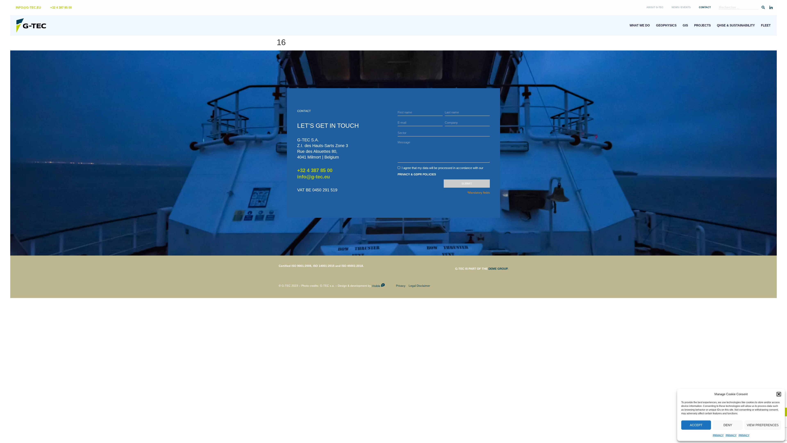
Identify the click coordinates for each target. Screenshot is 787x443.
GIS (685, 25)
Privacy (718, 435)
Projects (702, 25)
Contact (705, 7)
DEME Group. (498, 268)
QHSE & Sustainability (736, 25)
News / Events (681, 7)
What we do (640, 25)
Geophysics (666, 25)
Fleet (766, 25)
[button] (779, 394)
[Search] (763, 7)
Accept (696, 425)
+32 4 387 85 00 (314, 170)
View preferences (763, 425)
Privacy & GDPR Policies (417, 174)
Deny (727, 425)
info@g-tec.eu (313, 176)
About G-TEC (654, 7)
